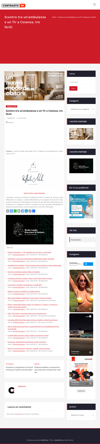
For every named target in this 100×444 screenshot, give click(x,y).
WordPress (44, 440)
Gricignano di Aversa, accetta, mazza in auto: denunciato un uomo (30, 278)
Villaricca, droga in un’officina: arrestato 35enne (24, 291)
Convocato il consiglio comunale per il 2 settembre (25, 285)
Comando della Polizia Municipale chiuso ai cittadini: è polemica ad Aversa (33, 320)
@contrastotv (76, 240)
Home (54, 17)
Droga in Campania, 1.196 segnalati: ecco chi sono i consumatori (29, 252)
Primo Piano (22, 118)
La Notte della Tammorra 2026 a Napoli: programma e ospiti (28, 335)
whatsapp (41, 193)
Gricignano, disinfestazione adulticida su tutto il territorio (27, 342)
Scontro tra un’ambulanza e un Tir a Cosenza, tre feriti (77, 17)
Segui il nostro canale (31, 193)
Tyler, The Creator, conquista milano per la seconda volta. (27, 313)
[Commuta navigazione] (94, 4)
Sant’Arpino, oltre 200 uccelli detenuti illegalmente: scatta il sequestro (31, 259)
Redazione (11, 118)
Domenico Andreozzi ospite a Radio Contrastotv (24, 272)
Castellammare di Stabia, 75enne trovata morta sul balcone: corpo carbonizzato (34, 265)
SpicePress (58, 440)
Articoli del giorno (19, 255)
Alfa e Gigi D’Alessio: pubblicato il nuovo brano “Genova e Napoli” (30, 298)
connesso (18, 414)
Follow (90, 264)
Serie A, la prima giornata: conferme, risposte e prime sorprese (29, 348)
